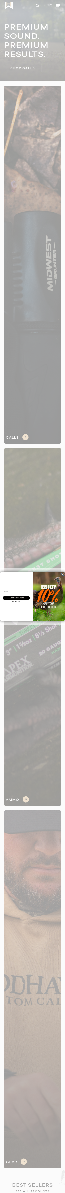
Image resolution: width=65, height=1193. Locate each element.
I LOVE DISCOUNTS (16, 598)
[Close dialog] (62, 574)
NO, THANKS (16, 601)
